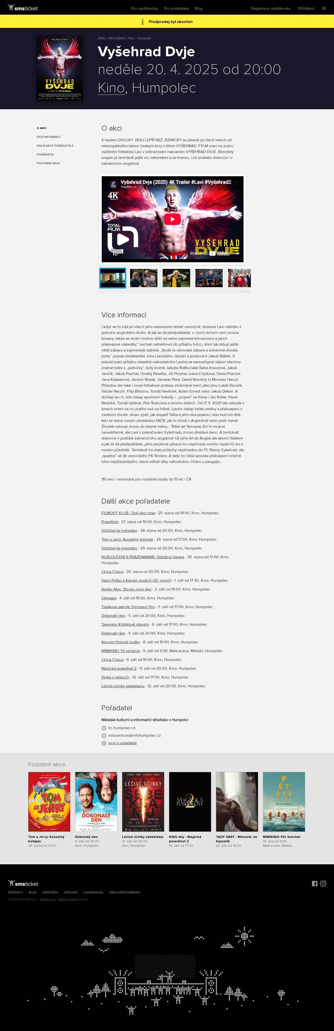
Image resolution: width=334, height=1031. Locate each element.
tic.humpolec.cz (121, 727)
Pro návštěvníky (144, 8)
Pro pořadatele (176, 8)
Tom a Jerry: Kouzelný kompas (127, 539)
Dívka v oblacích (115, 677)
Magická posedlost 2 (118, 668)
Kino (111, 88)
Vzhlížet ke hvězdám (119, 530)
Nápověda (50, 892)
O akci (41, 128)
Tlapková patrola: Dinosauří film (128, 606)
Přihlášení (306, 8)
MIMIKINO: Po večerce (120, 650)
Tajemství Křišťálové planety (125, 624)
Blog (199, 8)
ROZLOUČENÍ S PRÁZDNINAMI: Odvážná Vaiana (142, 557)
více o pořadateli (122, 743)
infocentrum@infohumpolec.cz (134, 735)
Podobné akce (48, 163)
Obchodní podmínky (124, 892)
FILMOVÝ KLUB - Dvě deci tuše (128, 513)
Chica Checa (112, 571)
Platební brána (67, 899)
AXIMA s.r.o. (48, 899)
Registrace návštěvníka (270, 8)
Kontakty (15, 892)
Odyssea (108, 598)
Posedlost (109, 521)
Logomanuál (93, 892)
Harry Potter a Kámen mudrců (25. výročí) (136, 580)
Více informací (48, 137)
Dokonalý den (113, 615)
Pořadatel (45, 154)
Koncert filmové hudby (120, 642)
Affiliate (71, 892)
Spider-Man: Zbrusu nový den (126, 589)
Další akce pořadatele (55, 146)
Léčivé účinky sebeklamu (123, 686)
